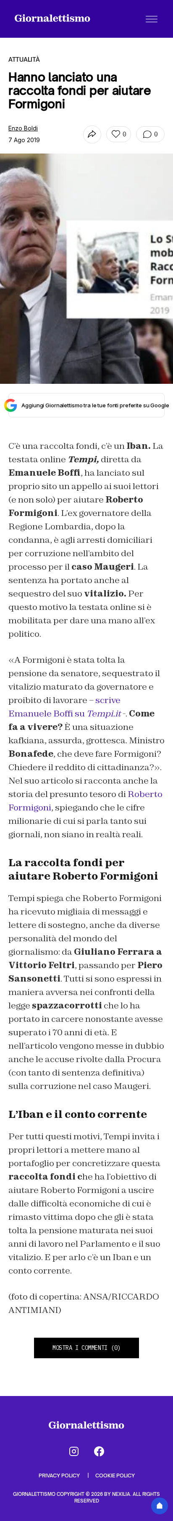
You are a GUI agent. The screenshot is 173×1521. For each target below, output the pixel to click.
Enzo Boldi (23, 128)
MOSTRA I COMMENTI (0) (86, 1348)
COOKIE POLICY (115, 1475)
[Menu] (151, 19)
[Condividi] (92, 134)
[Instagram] (74, 1451)
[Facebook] (99, 1451)
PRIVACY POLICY (60, 1475)
